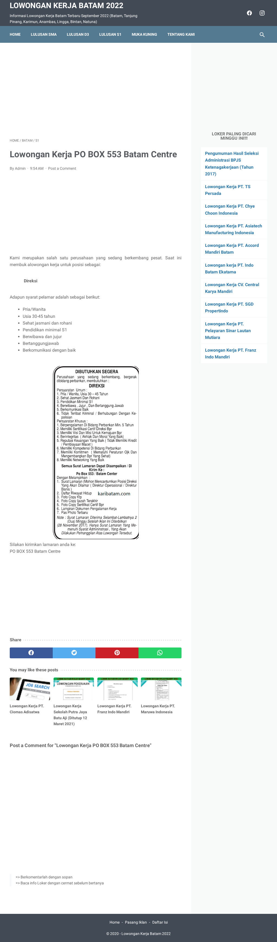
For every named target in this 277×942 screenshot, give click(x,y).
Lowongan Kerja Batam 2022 (66, 5)
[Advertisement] (96, 90)
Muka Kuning (144, 34)
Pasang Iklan (136, 922)
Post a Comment (62, 168)
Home (15, 34)
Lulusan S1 (110, 34)
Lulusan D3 (78, 34)
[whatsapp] (160, 652)
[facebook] (249, 13)
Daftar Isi (160, 922)
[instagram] (261, 13)
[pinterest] (116, 652)
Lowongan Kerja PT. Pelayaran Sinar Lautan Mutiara (228, 330)
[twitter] (74, 652)
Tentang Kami (181, 34)
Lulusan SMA (44, 34)
